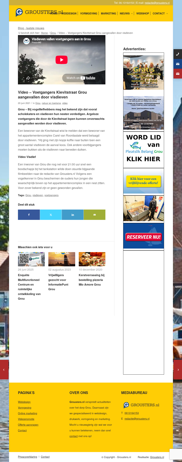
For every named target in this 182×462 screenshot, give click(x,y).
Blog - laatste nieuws (31, 28)
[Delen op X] (51, 215)
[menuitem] (53, 13)
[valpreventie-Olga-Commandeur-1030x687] (143, 72)
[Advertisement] (143, 313)
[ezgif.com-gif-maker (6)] (143, 236)
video (65, 103)
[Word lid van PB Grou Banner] (143, 149)
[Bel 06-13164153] (177, 54)
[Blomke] (143, 181)
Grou (37, 103)
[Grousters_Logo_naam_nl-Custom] (46, 13)
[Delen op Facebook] (29, 215)
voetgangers (51, 195)
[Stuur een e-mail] (177, 64)
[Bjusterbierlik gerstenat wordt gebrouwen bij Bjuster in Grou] (177, 369)
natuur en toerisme (51, 103)
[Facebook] (177, 74)
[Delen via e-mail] (94, 215)
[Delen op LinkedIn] (73, 215)
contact (73, 436)
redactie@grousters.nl (157, 2)
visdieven (38, 195)
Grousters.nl (157, 457)
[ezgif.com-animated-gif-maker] (143, 208)
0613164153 (132, 413)
